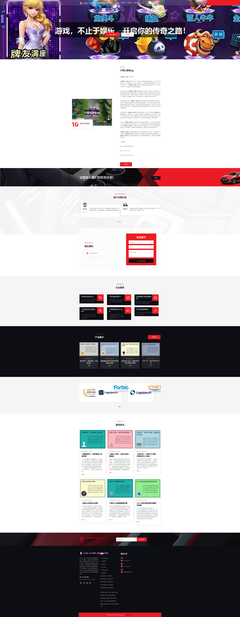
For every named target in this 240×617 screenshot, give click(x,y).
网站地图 (104, 573)
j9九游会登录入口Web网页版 (106, 584)
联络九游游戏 (137, 2)
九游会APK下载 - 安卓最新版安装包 (108, 595)
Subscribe (141, 539)
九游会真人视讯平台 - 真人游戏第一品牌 (109, 592)
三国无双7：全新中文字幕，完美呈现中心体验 (147, 455)
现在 (156, 178)
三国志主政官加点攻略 (90, 503)
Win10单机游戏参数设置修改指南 (146, 504)
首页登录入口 (101, 2)
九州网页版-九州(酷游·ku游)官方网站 (108, 598)
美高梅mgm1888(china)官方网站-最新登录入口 (109, 604)
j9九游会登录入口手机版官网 (106, 582)
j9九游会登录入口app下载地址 (107, 587)
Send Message (141, 260)
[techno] (98, 553)
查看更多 (154, 337)
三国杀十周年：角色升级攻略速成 (119, 455)
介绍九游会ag (110, 2)
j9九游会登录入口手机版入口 (106, 579)
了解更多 (126, 164)
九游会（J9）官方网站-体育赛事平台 (108, 601)
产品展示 (117, 2)
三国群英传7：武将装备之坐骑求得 (92, 455)
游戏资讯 (123, 2)
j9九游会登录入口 (128, 614)
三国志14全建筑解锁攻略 (118, 503)
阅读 (89, 365)
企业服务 (129, 2)
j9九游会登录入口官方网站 (106, 576)
